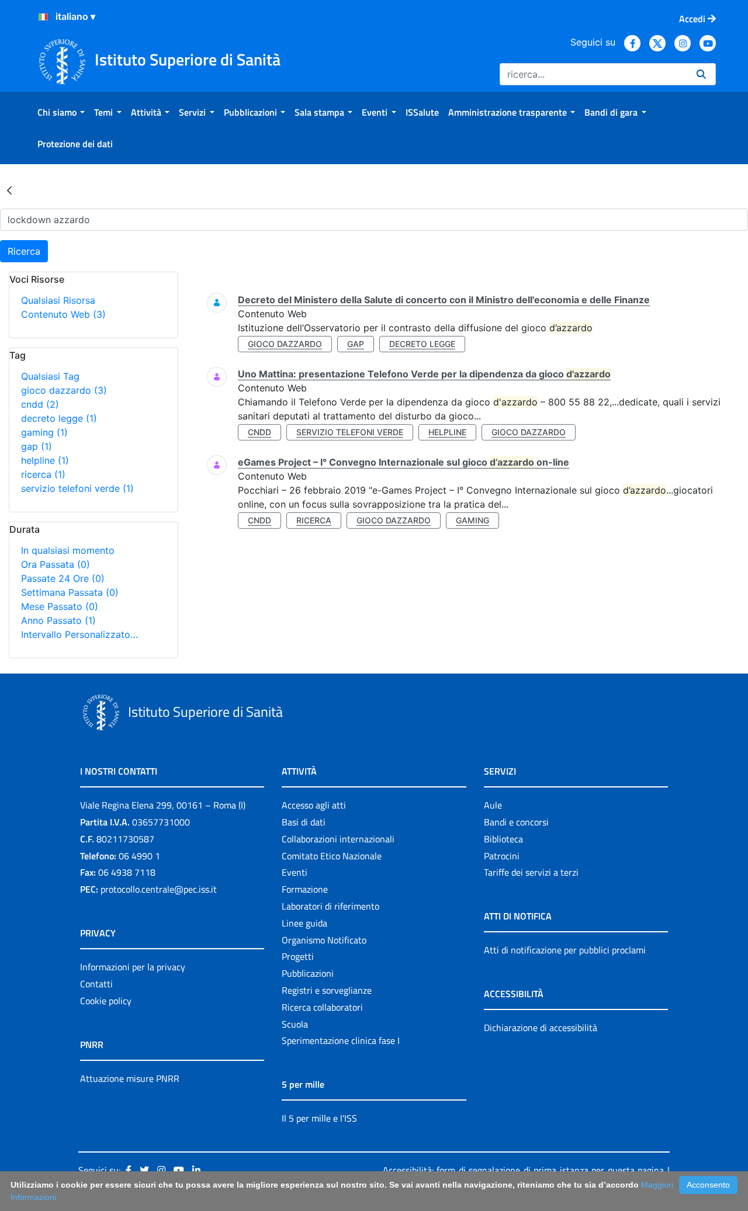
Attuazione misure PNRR (129, 1078)
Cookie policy (105, 1001)
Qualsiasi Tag (50, 376)
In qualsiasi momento (68, 550)
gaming (44, 432)
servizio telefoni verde (77, 488)
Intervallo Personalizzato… (79, 634)
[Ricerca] (701, 74)
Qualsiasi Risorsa (58, 300)
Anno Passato (58, 620)
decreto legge (59, 418)
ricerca (43, 474)
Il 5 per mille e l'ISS (319, 1118)
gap (36, 446)
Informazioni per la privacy (132, 967)
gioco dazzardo (64, 390)
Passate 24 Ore (63, 578)
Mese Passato (59, 606)
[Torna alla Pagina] (9, 190)
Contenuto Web (63, 314)
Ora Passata (55, 564)
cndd (40, 404)
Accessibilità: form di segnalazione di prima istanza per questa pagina (523, 1170)
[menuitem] (61, 112)
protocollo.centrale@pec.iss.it (159, 889)
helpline (45, 460)
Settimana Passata (70, 592)
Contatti (96, 984)
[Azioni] (43, 17)
